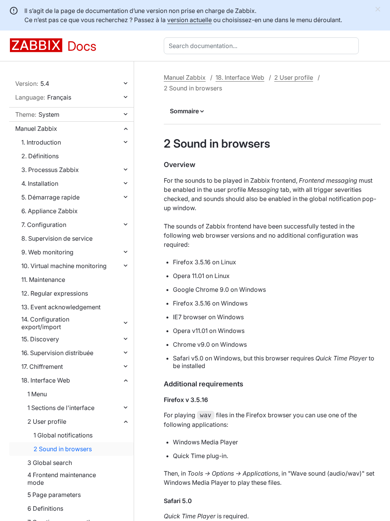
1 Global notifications (63, 435)
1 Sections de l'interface (60, 408)
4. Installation (39, 183)
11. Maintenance (43, 279)
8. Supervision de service (57, 238)
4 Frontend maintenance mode (61, 478)
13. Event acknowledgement (61, 307)
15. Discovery (40, 339)
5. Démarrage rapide (50, 197)
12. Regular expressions (54, 293)
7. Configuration (43, 224)
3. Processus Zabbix (50, 170)
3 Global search (49, 462)
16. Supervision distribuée (57, 353)
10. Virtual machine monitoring (64, 266)
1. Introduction (41, 142)
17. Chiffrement (42, 366)
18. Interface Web (45, 380)
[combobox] (263, 46)
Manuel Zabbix (36, 128)
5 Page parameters (54, 494)
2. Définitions (40, 156)
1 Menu (37, 394)
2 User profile (46, 421)
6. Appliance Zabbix (49, 211)
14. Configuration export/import (45, 323)
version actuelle (189, 20)
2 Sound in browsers (63, 449)
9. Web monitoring (47, 252)
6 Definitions (45, 508)
